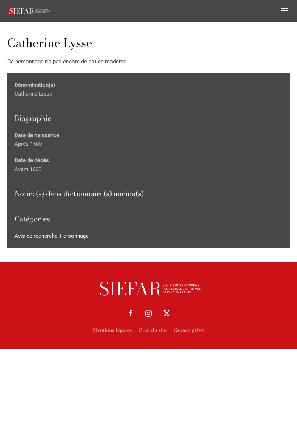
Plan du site (153, 330)
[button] (284, 11)
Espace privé (189, 330)
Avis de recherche (36, 236)
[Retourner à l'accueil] (29, 11)
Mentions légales (112, 330)
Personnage (74, 236)
